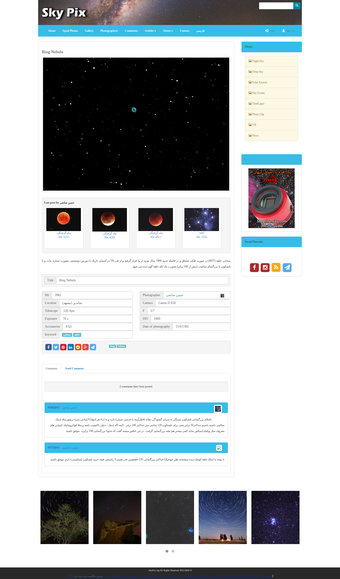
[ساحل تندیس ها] (117, 517)
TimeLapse (258, 103)
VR (254, 125)
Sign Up (290, 30)
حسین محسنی (69, 447)
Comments (51, 368)
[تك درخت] (64, 517)
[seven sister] (275, 517)
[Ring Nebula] (136, 124)
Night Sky (258, 61)
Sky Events (258, 93)
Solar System (259, 82)
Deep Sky (257, 71)
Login (271, 30)
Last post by (59, 202)
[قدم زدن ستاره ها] (223, 517)
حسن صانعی (174, 295)
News (255, 135)
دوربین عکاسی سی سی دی (88, 576)
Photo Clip (258, 114)
